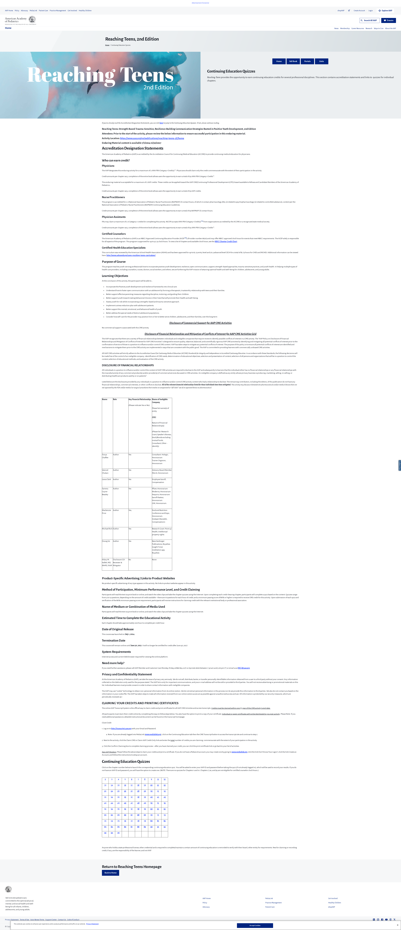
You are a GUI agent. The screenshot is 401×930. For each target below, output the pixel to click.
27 (132, 791)
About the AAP (390, 28)
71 (158, 815)
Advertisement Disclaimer (200, 3)
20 (151, 785)
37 (132, 797)
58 (138, 809)
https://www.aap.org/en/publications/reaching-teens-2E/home (152, 138)
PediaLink (33, 11)
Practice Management (58, 11)
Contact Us (62, 920)
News (336, 28)
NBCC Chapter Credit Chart (226, 241)
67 (132, 815)
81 (158, 821)
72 (165, 815)
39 (145, 797)
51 (158, 803)
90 (151, 827)
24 (112, 791)
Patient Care (43, 11)
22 (165, 785)
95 (118, 833)
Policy (17, 11)
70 (151, 815)
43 (105, 803)
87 (132, 827)
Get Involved (72, 11)
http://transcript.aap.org (121, 729)
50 (151, 803)
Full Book (293, 61)
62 (165, 809)
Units (321, 61)
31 (158, 791)
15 (118, 785)
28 (138, 791)
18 (138, 785)
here (161, 123)
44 (112, 803)
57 (132, 809)
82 (165, 821)
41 (158, 797)
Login (371, 11)
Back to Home (111, 873)
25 (118, 791)
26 (125, 791)
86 (125, 827)
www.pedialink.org (153, 734)
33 (105, 797)
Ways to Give (378, 28)
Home (8, 28)
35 (118, 797)
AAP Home (9, 11)
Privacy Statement (12, 920)
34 (112, 797)
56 (125, 809)
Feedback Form (400, 465)
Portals (307, 61)
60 (151, 809)
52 (165, 803)
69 (145, 815)
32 (165, 791)
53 (105, 809)
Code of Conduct (73, 920)
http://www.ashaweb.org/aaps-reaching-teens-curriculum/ (131, 255)
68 (138, 815)
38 (138, 797)
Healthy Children (85, 11)
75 (118, 821)
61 (158, 809)
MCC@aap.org (244, 668)
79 (145, 821)
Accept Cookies (255, 925)
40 (151, 797)
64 (112, 815)
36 (125, 797)
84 (112, 827)
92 (165, 827)
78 (138, 821)
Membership (345, 28)
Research (369, 28)
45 (118, 803)
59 (145, 809)
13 (105, 785)
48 (138, 803)
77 (132, 821)
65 (118, 815)
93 (105, 833)
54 (112, 809)
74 (112, 821)
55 (118, 809)
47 (132, 803)
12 (165, 779)
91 (158, 827)
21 (158, 785)
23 (105, 791)
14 (112, 785)
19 (145, 785)
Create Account (359, 11)
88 (138, 827)
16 (125, 785)
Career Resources (357, 28)
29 (145, 791)
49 (145, 803)
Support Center (51, 920)
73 (105, 821)
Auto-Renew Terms (37, 920)
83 (105, 827)
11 (158, 779)
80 (151, 821)
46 (125, 803)
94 (112, 833)
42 (165, 797)
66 (125, 815)
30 (151, 791)
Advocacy (24, 11)
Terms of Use (24, 920)
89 (145, 827)
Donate (390, 20)
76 (125, 821)
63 (105, 815)
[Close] (397, 925)
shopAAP (341, 11)
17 (132, 785)
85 (118, 827)
